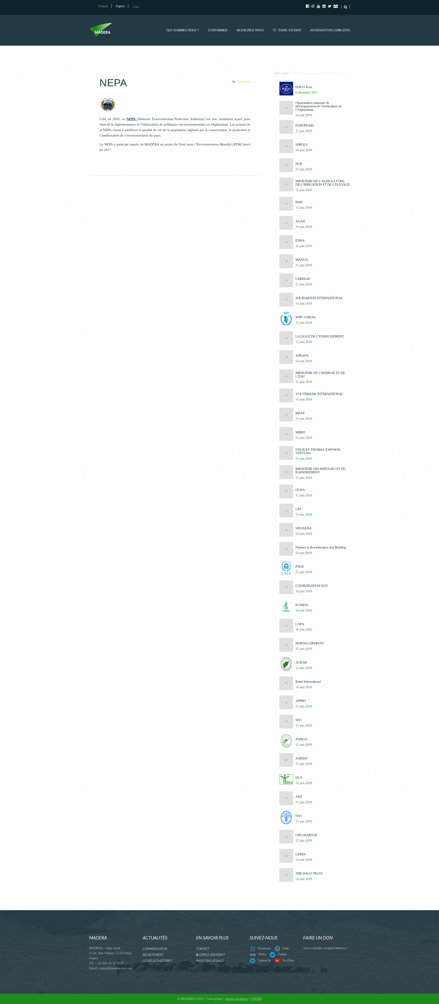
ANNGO (301, 739)
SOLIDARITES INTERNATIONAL (319, 298)
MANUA (301, 259)
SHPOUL (301, 144)
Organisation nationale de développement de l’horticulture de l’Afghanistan (318, 106)
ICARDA (301, 605)
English (120, 6)
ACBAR (301, 662)
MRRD (300, 432)
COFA (299, 624)
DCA (298, 777)
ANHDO (301, 758)
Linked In (264, 960)
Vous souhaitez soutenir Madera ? (325, 948)
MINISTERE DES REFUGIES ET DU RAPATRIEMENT (320, 470)
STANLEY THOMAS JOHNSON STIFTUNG (317, 451)
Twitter (282, 954)
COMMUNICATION (155, 949)
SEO (298, 720)
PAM (298, 202)
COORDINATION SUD (311, 586)
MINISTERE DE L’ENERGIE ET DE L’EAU (320, 374)
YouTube (288, 960)
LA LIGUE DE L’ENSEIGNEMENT (319, 336)
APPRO (300, 701)
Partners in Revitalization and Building (320, 547)
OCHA (300, 490)
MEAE (300, 413)
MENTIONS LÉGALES (209, 960)
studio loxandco (236, 999)
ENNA (300, 240)
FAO (298, 816)
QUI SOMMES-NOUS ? (183, 30)
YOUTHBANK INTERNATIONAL (319, 394)
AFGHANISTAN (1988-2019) (330, 30)
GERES (300, 854)
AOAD (300, 221)
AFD (298, 796)
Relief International (308, 681)
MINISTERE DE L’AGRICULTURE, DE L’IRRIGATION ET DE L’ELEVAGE (322, 182)
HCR (298, 164)
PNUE (299, 566)
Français (103, 6)
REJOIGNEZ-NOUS (250, 30)
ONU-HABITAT (306, 835)
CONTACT (202, 949)
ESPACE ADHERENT (211, 955)
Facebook (264, 948)
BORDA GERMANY (309, 643)
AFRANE (301, 355)
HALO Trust (303, 87)
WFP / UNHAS (305, 317)
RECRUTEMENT (153, 955)
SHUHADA (303, 528)
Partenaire (243, 81)
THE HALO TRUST (309, 873)
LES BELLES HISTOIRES (157, 960)
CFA (298, 509)
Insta (285, 948)
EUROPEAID (304, 125)
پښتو (135, 6)
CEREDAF (302, 279)
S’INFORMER (218, 30)
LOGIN (256, 999)
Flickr (262, 954)
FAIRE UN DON (289, 30)
